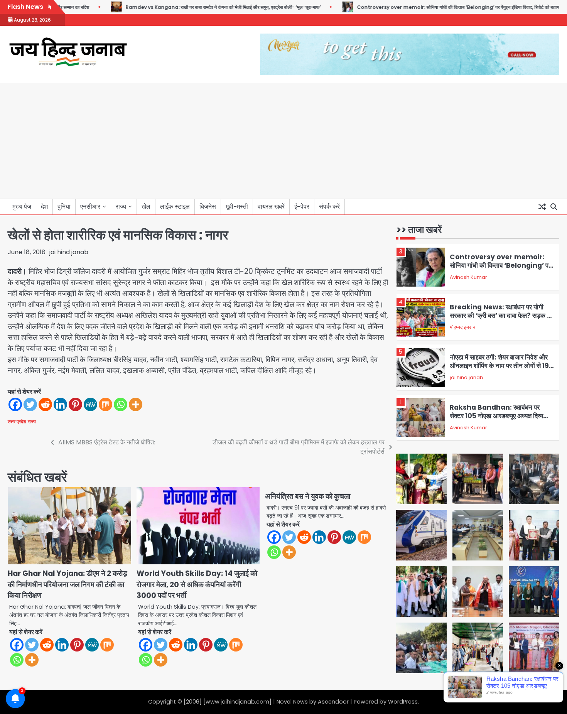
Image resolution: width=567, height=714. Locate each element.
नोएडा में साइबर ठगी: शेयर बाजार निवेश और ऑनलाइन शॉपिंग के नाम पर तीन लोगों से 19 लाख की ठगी (499, 366)
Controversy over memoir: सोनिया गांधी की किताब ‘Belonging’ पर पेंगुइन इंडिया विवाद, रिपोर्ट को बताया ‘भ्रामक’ (447, 7)
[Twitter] (30, 404)
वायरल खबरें (271, 206)
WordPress (403, 702)
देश (44, 206)
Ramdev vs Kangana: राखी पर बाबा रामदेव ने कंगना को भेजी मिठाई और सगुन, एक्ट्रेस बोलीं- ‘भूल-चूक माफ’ (204, 7)
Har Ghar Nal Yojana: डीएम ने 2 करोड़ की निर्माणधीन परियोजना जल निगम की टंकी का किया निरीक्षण (67, 584)
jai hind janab (68, 252)
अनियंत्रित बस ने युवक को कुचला (307, 496)
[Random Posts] (542, 207)
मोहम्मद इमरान (462, 327)
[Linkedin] (60, 404)
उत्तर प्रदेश (17, 422)
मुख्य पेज (21, 206)
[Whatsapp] (120, 404)
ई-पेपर (301, 206)
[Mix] (105, 404)
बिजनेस (207, 206)
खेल (146, 206)
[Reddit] (45, 404)
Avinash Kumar (468, 277)
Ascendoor (333, 702)
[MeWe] (90, 404)
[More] (135, 404)
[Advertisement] (283, 141)
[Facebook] (15, 404)
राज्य (121, 206)
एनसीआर (90, 206)
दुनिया (64, 206)
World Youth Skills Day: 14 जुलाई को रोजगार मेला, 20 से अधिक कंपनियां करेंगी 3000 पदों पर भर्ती (197, 584)
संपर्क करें (329, 206)
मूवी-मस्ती (237, 206)
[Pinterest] (75, 404)
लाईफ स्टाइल (175, 206)
